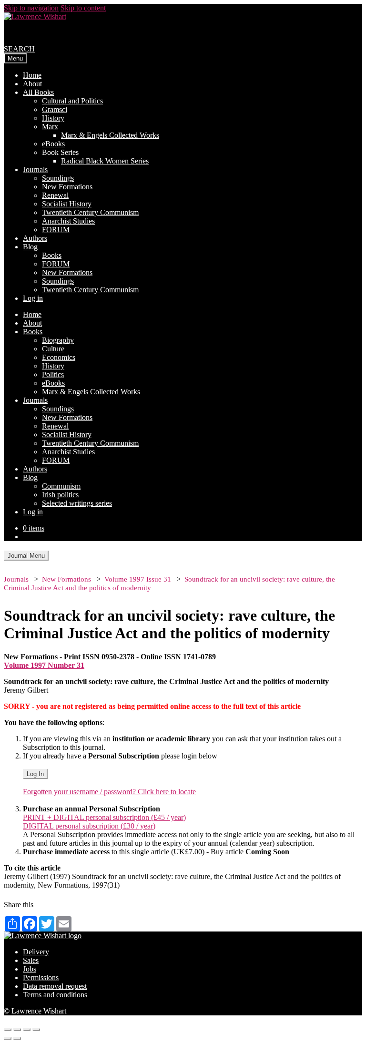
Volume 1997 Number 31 (44, 665)
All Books (38, 92)
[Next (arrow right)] (17, 1038)
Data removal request (55, 986)
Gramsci (54, 109)
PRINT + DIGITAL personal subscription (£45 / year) (104, 817)
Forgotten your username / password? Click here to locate (109, 792)
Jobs (29, 969)
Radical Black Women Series (105, 161)
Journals (35, 169)
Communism (61, 486)
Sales (31, 960)
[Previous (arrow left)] (7, 1038)
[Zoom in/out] (36, 1029)
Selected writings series (77, 503)
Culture (53, 349)
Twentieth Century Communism (90, 212)
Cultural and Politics (72, 101)
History (53, 118)
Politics (53, 374)
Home (32, 75)
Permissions (41, 977)
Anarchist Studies (68, 221)
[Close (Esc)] (7, 1029)
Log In (35, 774)
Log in (33, 298)
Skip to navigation (31, 8)
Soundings (58, 178)
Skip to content (83, 8)
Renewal (55, 195)
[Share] (17, 1029)
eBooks (53, 144)
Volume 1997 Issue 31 (137, 579)
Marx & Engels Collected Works (110, 135)
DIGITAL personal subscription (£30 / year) (89, 826)
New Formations (67, 187)
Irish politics (60, 495)
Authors (35, 238)
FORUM (56, 229)
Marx (50, 127)
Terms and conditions (55, 995)
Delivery (36, 952)
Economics (58, 357)
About (32, 84)
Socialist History (67, 204)
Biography (58, 340)
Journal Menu (26, 555)
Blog (30, 247)
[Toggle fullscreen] (26, 1029)
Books (51, 255)
